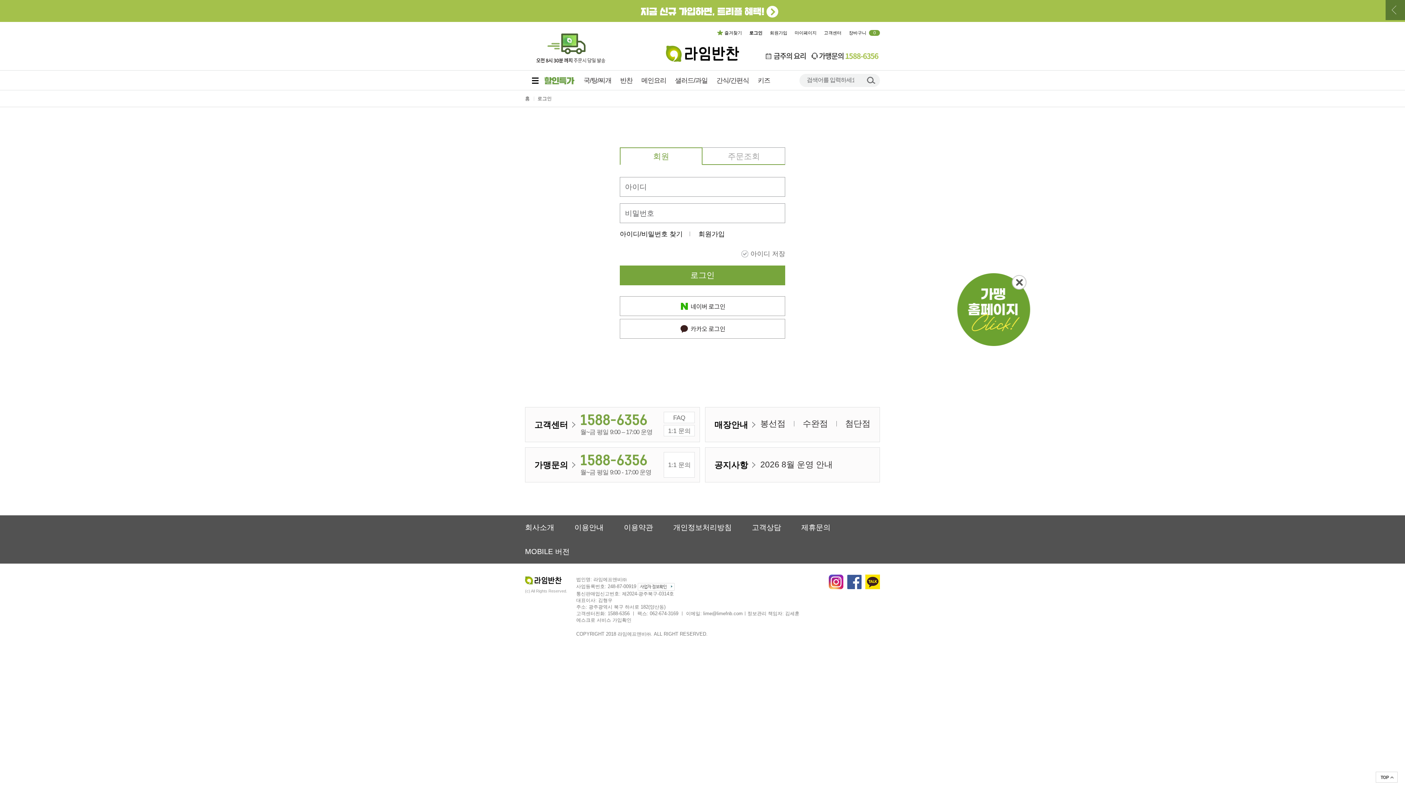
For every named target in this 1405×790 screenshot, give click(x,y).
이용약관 (638, 527)
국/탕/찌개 (597, 80)
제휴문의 (816, 527)
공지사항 (731, 465)
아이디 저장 (767, 253)
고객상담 (766, 527)
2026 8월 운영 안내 (796, 464)
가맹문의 (551, 465)
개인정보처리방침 (702, 527)
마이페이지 (806, 32)
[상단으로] (1387, 777)
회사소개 (539, 527)
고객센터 (833, 32)
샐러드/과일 (691, 80)
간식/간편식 (732, 80)
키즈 (764, 80)
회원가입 (778, 32)
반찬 (626, 80)
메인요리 (653, 80)
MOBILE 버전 (547, 552)
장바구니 (862, 32)
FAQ (679, 417)
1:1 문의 (679, 431)
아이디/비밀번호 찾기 (651, 234)
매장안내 (731, 424)
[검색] (870, 80)
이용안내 (589, 527)
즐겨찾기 (733, 32)
